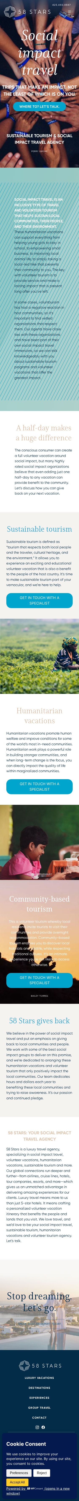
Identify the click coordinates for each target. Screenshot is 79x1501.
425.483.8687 (61, 4)
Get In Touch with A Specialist (39, 600)
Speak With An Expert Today (39, 1324)
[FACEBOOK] (42, 1427)
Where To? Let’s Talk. (39, 106)
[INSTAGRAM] (37, 1427)
